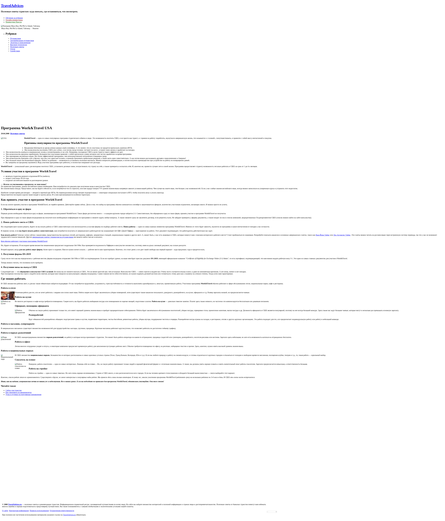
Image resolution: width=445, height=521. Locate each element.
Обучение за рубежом (14, 18)
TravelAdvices (12, 5)
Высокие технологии (18, 45)
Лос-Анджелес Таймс (341, 235)
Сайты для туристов (14, 390)
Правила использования (39, 511)
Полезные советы (17, 47)
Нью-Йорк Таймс (322, 235)
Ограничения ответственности (62, 511)
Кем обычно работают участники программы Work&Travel (24, 241)
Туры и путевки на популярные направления (23, 394)
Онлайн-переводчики (14, 20)
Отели (12, 49)
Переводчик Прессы (14, 22)
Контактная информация (19, 511)
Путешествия (15, 38)
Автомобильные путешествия (22, 41)
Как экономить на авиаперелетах (19, 392)
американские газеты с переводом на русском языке (52, 237)
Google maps (15, 51)
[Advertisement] (222, 88)
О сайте (5, 511)
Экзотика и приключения (20, 43)
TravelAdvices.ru (15, 504)
